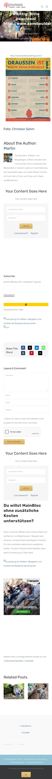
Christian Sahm (23, 129)
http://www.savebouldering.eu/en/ (26, 55)
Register (34, 233)
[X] (30, 347)
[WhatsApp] (43, 347)
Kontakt (26, 732)
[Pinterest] (31, 353)
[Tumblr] (23, 353)
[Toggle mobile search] (42, 6)
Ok (26, 774)
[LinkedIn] (36, 347)
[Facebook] (23, 347)
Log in (26, 226)
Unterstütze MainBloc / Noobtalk (18, 661)
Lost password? (21, 233)
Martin (9, 148)
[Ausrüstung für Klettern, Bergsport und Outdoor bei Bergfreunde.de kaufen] (26, 319)
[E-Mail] (40, 353)
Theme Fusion (41, 759)
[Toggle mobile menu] (47, 6)
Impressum (26, 726)
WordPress (39, 762)
